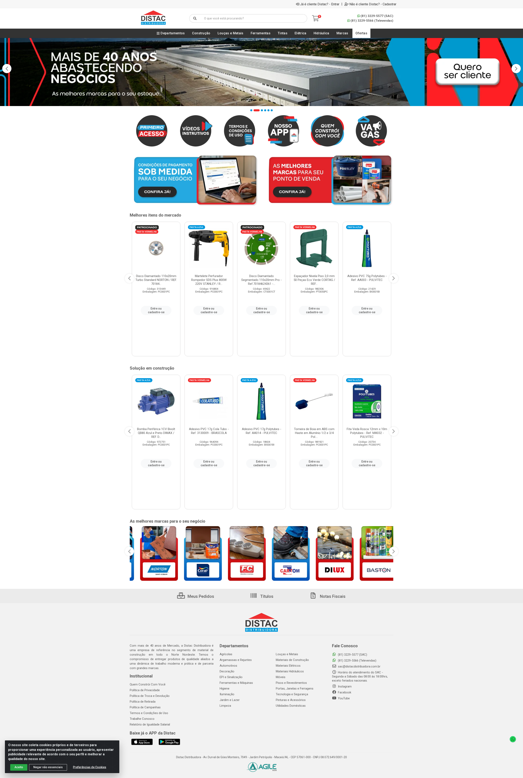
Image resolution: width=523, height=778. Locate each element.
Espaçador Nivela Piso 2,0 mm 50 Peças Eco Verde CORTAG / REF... (314, 280)
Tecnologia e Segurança (292, 694)
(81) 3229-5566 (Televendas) (372, 20)
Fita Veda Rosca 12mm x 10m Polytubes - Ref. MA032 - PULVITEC (367, 433)
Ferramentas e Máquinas (236, 683)
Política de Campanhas (145, 707)
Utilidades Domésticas (291, 706)
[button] (251, 110)
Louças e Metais (287, 654)
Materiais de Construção (292, 660)
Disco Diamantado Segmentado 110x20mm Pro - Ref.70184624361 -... (261, 280)
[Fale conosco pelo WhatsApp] (513, 739)
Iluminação (227, 694)
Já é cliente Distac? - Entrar (319, 4)
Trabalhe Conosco (142, 719)
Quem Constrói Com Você (147, 684)
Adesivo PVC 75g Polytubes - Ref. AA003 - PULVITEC (367, 278)
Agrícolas (226, 654)
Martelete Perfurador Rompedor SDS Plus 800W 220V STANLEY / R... (209, 280)
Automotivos (228, 665)
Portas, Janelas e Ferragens (294, 688)
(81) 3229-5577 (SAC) (377, 16)
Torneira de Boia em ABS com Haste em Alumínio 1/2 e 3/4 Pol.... (314, 433)
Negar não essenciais (48, 767)
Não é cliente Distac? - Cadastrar (372, 4)
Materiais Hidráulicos (290, 671)
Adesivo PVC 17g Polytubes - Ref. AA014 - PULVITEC (261, 431)
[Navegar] (7, 68)
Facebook (344, 692)
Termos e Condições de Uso (149, 713)
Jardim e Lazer (230, 700)
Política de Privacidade (145, 690)
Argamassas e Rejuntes (236, 660)
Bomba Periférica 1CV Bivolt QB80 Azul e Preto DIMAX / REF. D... (156, 433)
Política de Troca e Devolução (150, 696)
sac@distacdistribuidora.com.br (358, 666)
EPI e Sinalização (231, 677)
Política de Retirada (142, 701)
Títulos (266, 596)
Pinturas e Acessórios (291, 700)
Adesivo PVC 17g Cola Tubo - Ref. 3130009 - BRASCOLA (209, 431)
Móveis (280, 677)
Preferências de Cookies (89, 767)
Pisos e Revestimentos (291, 683)
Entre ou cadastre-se (156, 310)
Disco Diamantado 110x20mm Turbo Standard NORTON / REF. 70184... (156, 280)
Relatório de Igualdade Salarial (150, 724)
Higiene (224, 688)
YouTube (343, 698)
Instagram (344, 686)
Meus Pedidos (200, 596)
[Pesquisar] (195, 18)
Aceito (19, 767)
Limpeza (225, 706)
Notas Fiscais (332, 596)
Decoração (227, 671)
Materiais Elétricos (288, 665)
